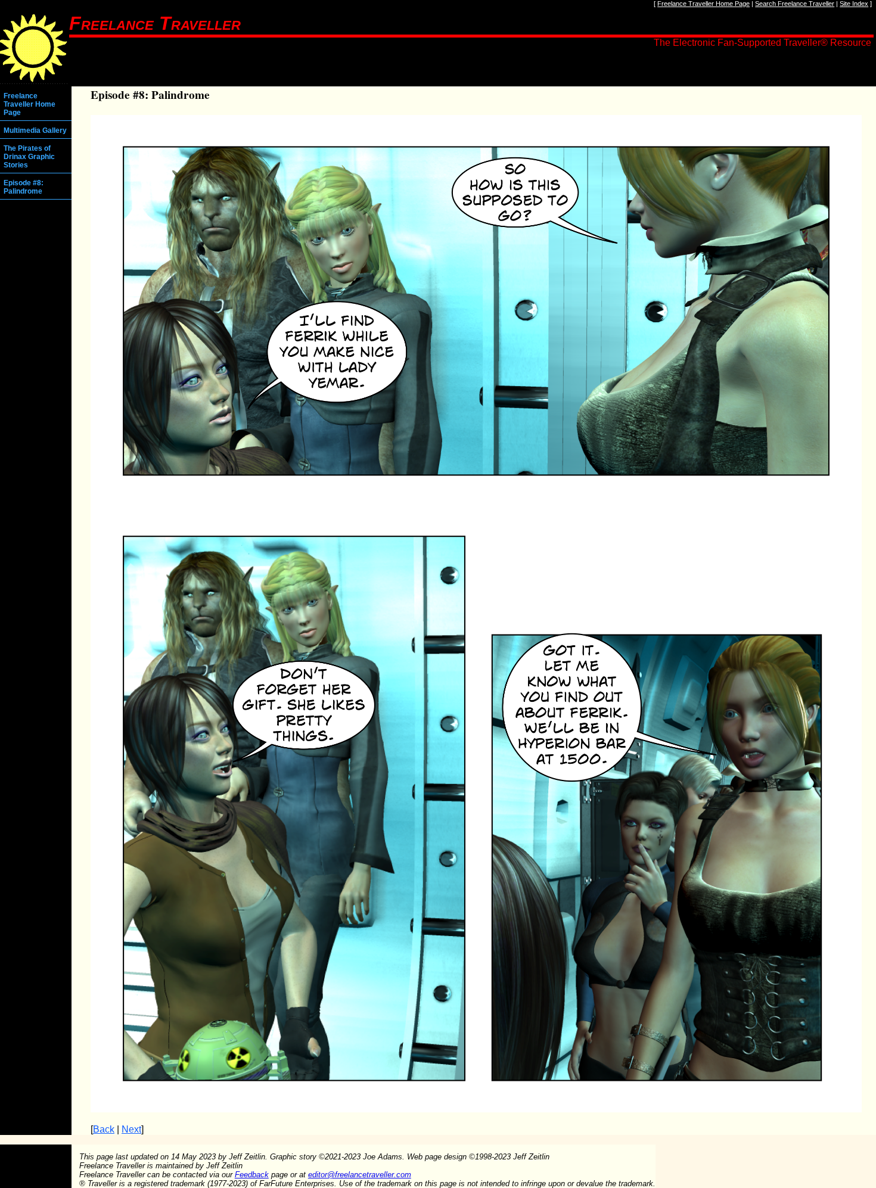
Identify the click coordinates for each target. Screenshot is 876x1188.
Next (131, 1129)
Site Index (854, 3)
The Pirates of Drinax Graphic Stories (29, 156)
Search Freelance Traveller (794, 3)
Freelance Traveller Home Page (703, 3)
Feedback (252, 1174)
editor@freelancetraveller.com (359, 1174)
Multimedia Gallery (35, 130)
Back (103, 1129)
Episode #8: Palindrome (24, 187)
